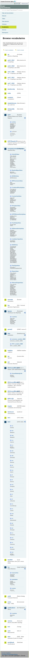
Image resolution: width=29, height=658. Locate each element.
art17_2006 (11, 71)
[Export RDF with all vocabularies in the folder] (24, 118)
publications (11, 607)
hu (12, 484)
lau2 (9, 421)
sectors (14, 588)
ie (12, 489)
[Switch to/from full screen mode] (19, 3)
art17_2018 (11, 83)
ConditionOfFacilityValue (14, 187)
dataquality (11, 109)
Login (17, 3)
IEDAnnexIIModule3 (12, 382)
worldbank (11, 642)
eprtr (9, 114)
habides (10, 350)
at (12, 425)
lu (12, 504)
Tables (3, 18)
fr (12, 479)
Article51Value (14, 154)
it (12, 494)
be (12, 430)
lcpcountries (14, 572)
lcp (9, 567)
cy (12, 440)
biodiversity (11, 89)
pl (12, 523)
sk (12, 547)
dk (12, 455)
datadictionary (12, 103)
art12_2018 (11, 66)
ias (8, 356)
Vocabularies (5, 27)
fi (12, 475)
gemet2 (10, 329)
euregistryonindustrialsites (12, 148)
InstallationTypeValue (14, 239)
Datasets (4, 15)
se (12, 537)
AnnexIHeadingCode (14, 373)
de (12, 450)
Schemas (4, 24)
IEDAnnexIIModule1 (12, 368)
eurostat (10, 299)
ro (12, 533)
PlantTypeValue (14, 265)
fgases (10, 311)
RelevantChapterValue (14, 282)
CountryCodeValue (14, 196)
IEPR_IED (11, 398)
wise (9, 636)
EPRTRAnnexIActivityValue (14, 214)
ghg (9, 333)
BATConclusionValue (14, 181)
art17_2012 (11, 77)
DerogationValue (14, 205)
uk (12, 552)
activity (14, 122)
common (10, 97)
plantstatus (14, 579)
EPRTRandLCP (12, 141)
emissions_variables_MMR (14, 339)
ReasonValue (14, 271)
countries (14, 316)
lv (12, 508)
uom (9, 631)
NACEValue (14, 244)
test (9, 626)
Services (4, 29)
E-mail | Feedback (6, 653)
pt (12, 528)
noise (9, 602)
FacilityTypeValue (14, 222)
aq (8, 54)
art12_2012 (11, 60)
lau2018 (10, 559)
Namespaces (5, 32)
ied (9, 362)
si (12, 542)
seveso (10, 621)
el (12, 465)
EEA (8, 1)
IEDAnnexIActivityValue (14, 228)
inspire (10, 406)
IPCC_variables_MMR (14, 344)
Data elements (5, 21)
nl (12, 518)
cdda (9, 93)
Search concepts (20, 50)
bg (12, 435)
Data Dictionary (14, 10)
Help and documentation (7, 13)
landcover (11, 412)
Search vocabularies (9, 50)
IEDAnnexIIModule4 (12, 391)
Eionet (8, 10)
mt (12, 513)
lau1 (9, 417)
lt (12, 499)
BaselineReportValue (14, 170)
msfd (9, 596)
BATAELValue (14, 176)
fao (9, 305)
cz (12, 445)
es (12, 470)
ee (12, 460)
